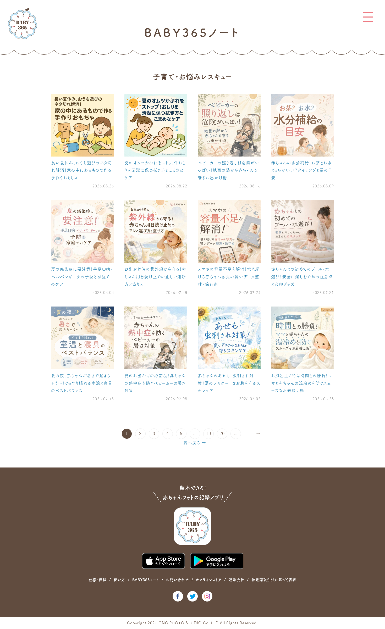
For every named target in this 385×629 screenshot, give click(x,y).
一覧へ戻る (189, 443)
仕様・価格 (98, 580)
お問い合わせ (177, 580)
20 (222, 433)
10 (208, 433)
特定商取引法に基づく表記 (273, 580)
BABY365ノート (145, 580)
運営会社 (236, 580)
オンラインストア (209, 580)
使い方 (119, 580)
